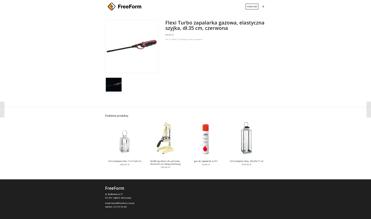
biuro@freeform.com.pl (122, 203)
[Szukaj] (263, 6)
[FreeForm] (124, 6)
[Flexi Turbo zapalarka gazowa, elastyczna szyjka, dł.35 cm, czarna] (369, 110)
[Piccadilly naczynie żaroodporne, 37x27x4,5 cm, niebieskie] (2, 110)
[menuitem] (252, 6)
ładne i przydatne (195, 39)
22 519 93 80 (120, 206)
